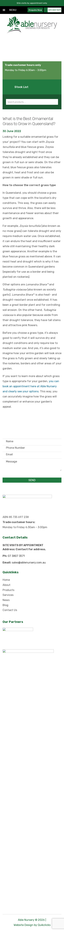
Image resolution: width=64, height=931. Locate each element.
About (6, 585)
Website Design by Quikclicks (32, 925)
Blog (5, 605)
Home (6, 579)
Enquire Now (35, 10)
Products (8, 590)
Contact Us (10, 610)
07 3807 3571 (16, 556)
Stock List (21, 87)
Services (8, 595)
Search (53, 101)
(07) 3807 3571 (54, 10)
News (6, 600)
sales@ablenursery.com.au (29, 562)
